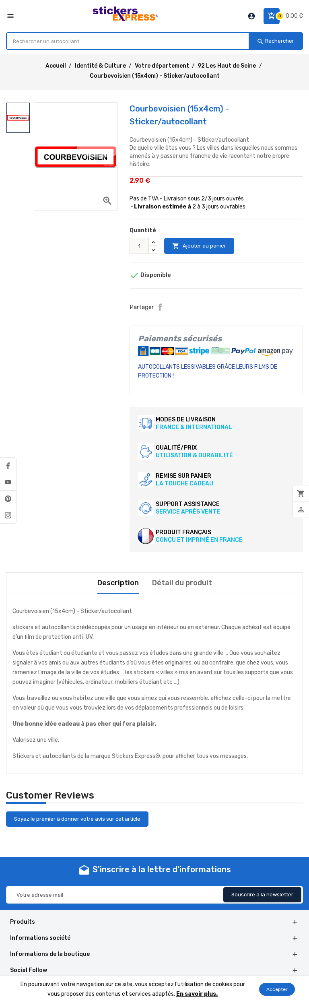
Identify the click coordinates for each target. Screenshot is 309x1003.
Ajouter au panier (199, 246)
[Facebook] (8, 466)
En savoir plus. (197, 994)
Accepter (277, 989)
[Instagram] (8, 515)
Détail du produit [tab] (182, 582)
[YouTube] (8, 482)
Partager (160, 307)
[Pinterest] (8, 499)
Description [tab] (118, 582)
